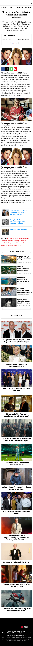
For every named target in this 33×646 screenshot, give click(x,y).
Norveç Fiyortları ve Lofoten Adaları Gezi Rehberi (15, 256)
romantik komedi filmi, (18, 243)
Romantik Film (17, 245)
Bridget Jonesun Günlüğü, (16, 238)
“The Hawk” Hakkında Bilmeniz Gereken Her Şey (16, 445)
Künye (4, 633)
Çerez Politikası (12, 631)
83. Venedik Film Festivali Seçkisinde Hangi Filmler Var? (16, 397)
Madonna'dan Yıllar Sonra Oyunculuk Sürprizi (16, 346)
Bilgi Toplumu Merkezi (25, 633)
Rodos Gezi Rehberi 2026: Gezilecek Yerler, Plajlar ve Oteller (16, 278)
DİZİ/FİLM (11, 7)
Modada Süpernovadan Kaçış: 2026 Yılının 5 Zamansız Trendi (14, 289)
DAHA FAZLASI (16, 315)
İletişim (9, 633)
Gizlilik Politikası (21, 631)
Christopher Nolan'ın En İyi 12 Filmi (16, 544)
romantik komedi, (7, 245)
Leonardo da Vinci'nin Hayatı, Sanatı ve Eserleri (15, 299)
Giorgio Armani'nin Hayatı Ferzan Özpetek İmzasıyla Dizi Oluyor (16, 322)
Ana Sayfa (4, 7)
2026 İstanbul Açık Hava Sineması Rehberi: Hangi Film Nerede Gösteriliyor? (16, 267)
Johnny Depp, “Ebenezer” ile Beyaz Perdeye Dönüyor (16, 470)
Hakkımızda (15, 633)
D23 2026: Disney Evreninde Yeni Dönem (16, 493)
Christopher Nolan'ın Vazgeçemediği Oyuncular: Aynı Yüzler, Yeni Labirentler (16, 518)
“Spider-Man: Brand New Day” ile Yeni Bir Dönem (16, 566)
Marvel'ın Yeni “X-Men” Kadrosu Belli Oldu (16, 370)
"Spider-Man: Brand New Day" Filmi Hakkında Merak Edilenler (16, 591)
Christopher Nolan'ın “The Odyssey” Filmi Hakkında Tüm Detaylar (16, 421)
